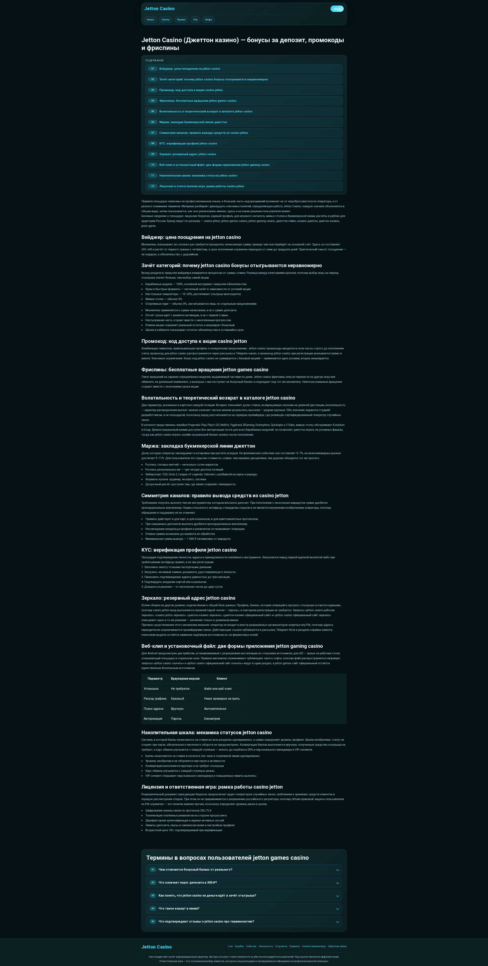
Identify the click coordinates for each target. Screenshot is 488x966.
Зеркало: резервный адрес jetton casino (187, 154)
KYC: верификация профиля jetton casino (188, 143)
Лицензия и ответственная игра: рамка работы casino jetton (201, 186)
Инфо (208, 19)
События (251, 946)
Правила (294, 946)
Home (150, 19)
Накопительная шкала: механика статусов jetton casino (198, 175)
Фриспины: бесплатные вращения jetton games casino (197, 100)
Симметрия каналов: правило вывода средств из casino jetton (203, 133)
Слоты (165, 19)
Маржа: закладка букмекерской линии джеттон (193, 122)
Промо (181, 19)
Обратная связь (337, 946)
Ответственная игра (314, 946)
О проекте (281, 946)
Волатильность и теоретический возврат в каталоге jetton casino (205, 111)
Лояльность (266, 946)
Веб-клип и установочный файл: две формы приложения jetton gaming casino (214, 165)
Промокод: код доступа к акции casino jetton (191, 90)
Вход (337, 8)
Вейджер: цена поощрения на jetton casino (189, 68)
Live (230, 946)
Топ (195, 19)
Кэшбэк (239, 946)
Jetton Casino (159, 8)
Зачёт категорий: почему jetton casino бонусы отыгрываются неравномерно (213, 79)
